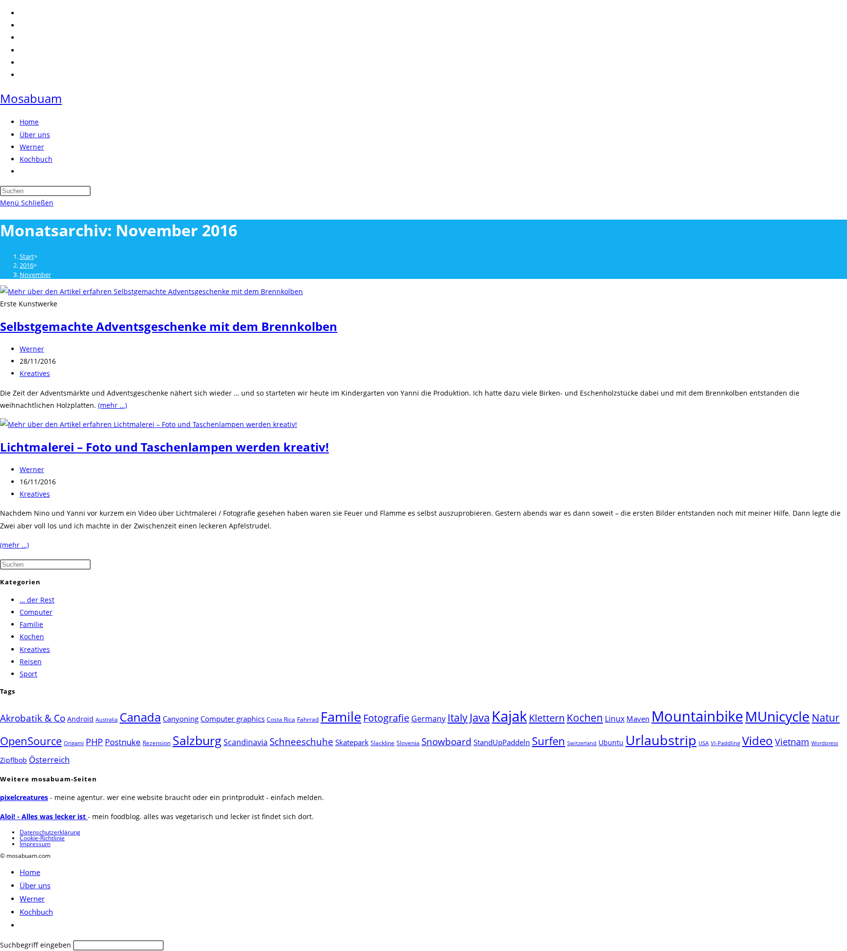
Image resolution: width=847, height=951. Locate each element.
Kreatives (35, 373)
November (35, 274)
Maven (637, 719)
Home (30, 872)
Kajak (509, 716)
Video (757, 741)
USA (703, 743)
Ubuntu (610, 742)
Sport (28, 673)
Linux (614, 718)
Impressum (35, 844)
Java (480, 717)
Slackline (383, 743)
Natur (826, 717)
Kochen (32, 636)
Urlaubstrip (661, 740)
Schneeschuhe (301, 741)
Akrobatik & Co (32, 718)
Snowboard (447, 741)
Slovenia (408, 743)
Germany (428, 718)
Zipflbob (13, 760)
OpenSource (31, 741)
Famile (341, 716)
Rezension (157, 743)
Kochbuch (36, 912)
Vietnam (792, 742)
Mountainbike (697, 716)
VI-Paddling (725, 743)
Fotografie (386, 718)
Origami (74, 743)
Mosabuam (31, 98)
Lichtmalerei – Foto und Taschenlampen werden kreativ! (164, 447)
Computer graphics (232, 719)
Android (80, 719)
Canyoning (181, 719)
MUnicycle (777, 716)
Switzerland (582, 743)
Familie (31, 624)
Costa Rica (281, 719)
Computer (36, 612)
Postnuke (123, 742)
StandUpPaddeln (501, 742)
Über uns (35, 885)
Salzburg (197, 740)
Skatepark (352, 742)
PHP (94, 741)
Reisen (31, 661)
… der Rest (37, 599)
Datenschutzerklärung (50, 832)
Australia (107, 719)
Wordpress (824, 743)
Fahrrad (308, 719)
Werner (32, 348)
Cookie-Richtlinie (42, 838)
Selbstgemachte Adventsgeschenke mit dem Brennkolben (168, 326)
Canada (140, 717)
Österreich (49, 759)
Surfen (548, 741)
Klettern (547, 718)
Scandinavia (246, 742)
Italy (458, 718)
